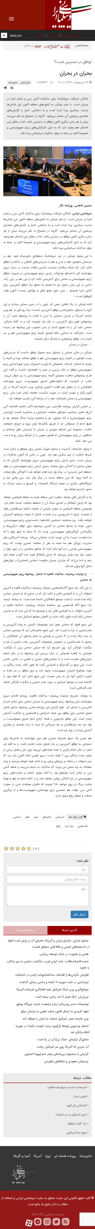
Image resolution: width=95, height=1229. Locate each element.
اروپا (48, 1156)
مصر (35, 817)
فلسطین (82, 826)
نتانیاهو (47, 817)
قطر (27, 817)
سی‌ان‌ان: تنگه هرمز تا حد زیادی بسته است (62, 996)
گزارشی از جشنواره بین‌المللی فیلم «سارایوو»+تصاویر (57, 1054)
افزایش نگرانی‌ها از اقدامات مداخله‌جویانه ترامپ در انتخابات (52, 974)
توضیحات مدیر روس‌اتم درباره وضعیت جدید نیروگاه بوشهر (52, 1004)
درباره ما (52, 35)
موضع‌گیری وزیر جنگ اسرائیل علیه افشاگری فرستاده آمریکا (53, 989)
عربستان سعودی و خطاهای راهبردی (66, 1061)
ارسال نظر (80, 914)
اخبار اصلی (25, 82)
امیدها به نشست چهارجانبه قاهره (67, 1087)
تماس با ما (50, 47)
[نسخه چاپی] (12, 87)
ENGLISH (16, 36)
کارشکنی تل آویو (76, 1105)
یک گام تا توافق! (77, 1123)
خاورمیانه (12, 82)
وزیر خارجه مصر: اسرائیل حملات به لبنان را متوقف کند (55, 1018)
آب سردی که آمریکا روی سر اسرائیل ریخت (63, 1046)
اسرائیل (59, 817)
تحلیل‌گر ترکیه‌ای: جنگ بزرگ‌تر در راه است (63, 1039)
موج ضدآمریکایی (76, 1132)
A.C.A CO (38, 1214)
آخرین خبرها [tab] (69, 930)
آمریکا (38, 1156)
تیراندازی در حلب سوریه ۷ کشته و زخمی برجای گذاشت (54, 982)
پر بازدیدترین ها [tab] (25, 930)
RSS (38, 47)
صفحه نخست (69, 35)
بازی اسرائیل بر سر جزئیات (70, 1114)
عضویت (39, 35)
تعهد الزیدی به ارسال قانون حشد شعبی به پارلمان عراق (55, 1011)
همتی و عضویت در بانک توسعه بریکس (64, 954)
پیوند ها (65, 47)
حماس (17, 817)
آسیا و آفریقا (21, 1156)
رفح (58, 826)
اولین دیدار (80, 1096)
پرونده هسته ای (65, 1156)
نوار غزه (69, 826)
